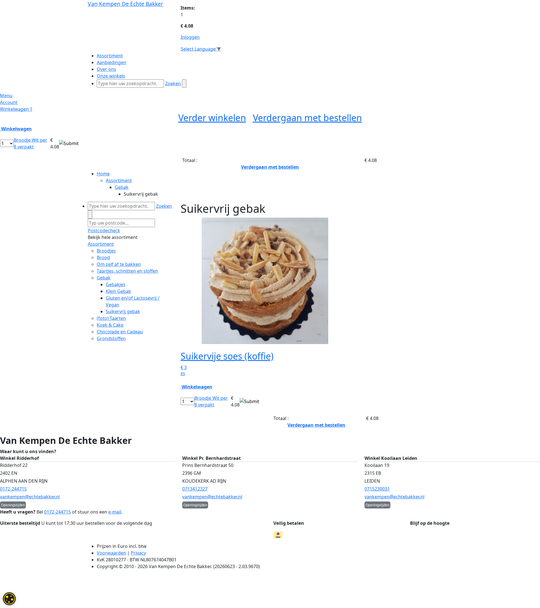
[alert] (9, 598)
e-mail (114, 512)
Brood (103, 257)
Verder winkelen (212, 118)
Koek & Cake (110, 325)
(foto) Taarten (111, 318)
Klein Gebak (118, 291)
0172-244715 (13, 489)
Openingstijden (13, 505)
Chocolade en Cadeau (120, 332)
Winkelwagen (16, 109)
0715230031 (377, 489)
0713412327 (195, 489)
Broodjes (106, 251)
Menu (6, 95)
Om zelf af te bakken (119, 264)
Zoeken (173, 83)
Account (8, 102)
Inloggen (190, 37)
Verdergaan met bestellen (307, 118)
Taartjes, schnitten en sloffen (127, 271)
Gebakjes (115, 284)
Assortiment (119, 180)
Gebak (122, 187)
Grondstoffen (111, 338)
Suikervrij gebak (123, 311)
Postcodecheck (104, 230)
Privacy (138, 553)
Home (103, 174)
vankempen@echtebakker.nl (30, 497)
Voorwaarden (111, 553)
